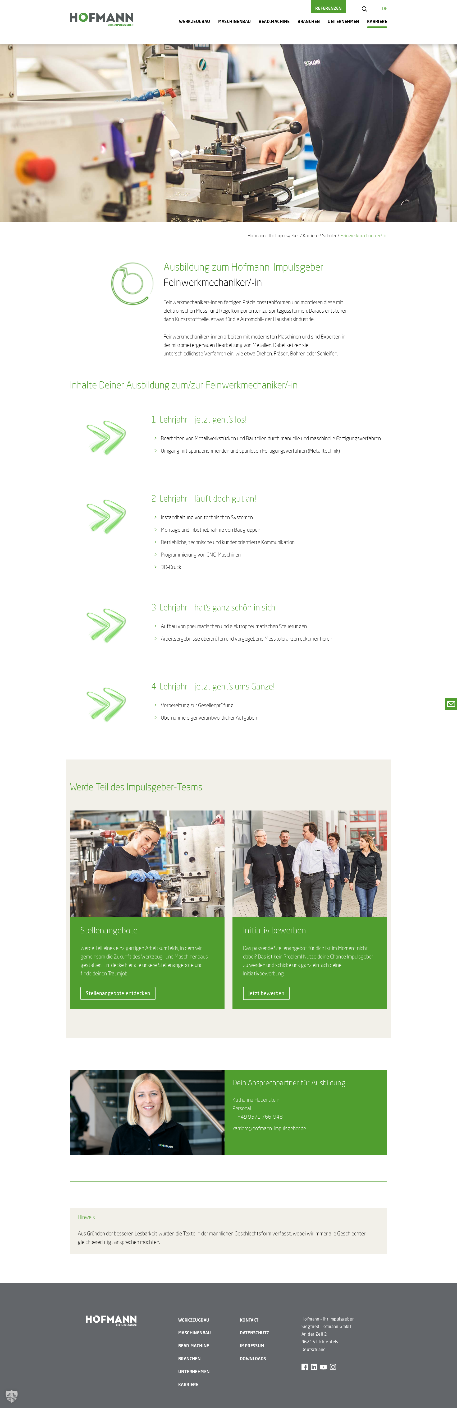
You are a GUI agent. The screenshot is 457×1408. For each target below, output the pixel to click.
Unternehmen (343, 21)
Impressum (252, 1345)
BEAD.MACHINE (274, 21)
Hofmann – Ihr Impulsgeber (273, 235)
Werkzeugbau (194, 21)
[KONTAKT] (451, 704)
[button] (11, 1396)
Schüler (329, 235)
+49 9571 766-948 (260, 1116)
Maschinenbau (234, 21)
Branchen (309, 21)
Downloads (253, 1358)
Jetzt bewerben (266, 993)
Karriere (377, 21)
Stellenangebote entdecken (118, 993)
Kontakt (249, 1319)
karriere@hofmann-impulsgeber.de (269, 1128)
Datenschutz (254, 1332)
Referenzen (328, 8)
